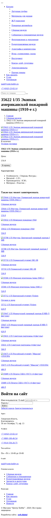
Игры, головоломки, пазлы (24, 54)
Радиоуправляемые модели (24, 44)
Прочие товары (18, 72)
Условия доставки (9, 144)
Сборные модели (19, 30)
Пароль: (4, 403)
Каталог (9, 6)
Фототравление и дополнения (25, 39)
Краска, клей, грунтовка (22, 63)
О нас (8, 77)
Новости (10, 503)
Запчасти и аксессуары (16, 481)
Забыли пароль (7, 408)
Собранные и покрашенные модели (27, 35)
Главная (9, 116)
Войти (4, 406)
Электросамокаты (19, 68)
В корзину (6, 165)
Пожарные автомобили (22, 25)
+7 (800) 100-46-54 (9, 438)
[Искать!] (27, 93)
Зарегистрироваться (24, 408)
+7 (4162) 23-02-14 (9, 88)
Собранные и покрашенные (18, 476)
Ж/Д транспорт (18, 21)
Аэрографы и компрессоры (24, 49)
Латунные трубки (19, 11)
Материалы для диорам (22, 16)
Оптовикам (11, 79)
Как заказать (11, 75)
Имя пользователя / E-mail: (13, 400)
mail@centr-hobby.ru (10, 84)
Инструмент (17, 58)
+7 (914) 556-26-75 (9, 443)
